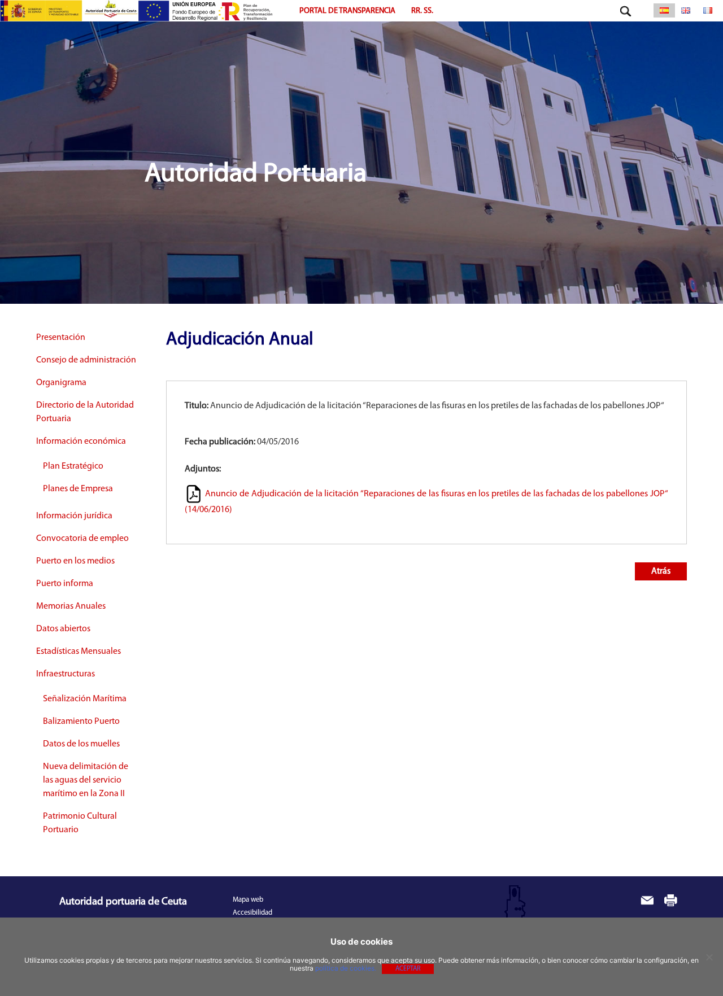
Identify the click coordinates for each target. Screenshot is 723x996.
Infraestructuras (65, 674)
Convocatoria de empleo (82, 538)
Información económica (81, 441)
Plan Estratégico (73, 466)
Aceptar (407, 969)
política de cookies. (345, 968)
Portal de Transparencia (347, 11)
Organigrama (61, 382)
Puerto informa (64, 583)
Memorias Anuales (71, 606)
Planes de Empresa (78, 488)
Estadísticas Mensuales (78, 651)
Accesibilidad (252, 912)
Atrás (660, 571)
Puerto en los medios (75, 561)
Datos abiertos (63, 629)
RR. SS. (422, 11)
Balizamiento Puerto (81, 721)
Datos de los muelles (81, 744)
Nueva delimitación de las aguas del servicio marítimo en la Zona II (85, 780)
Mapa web (248, 899)
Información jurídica (74, 516)
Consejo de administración (86, 360)
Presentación (60, 337)
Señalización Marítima (85, 699)
